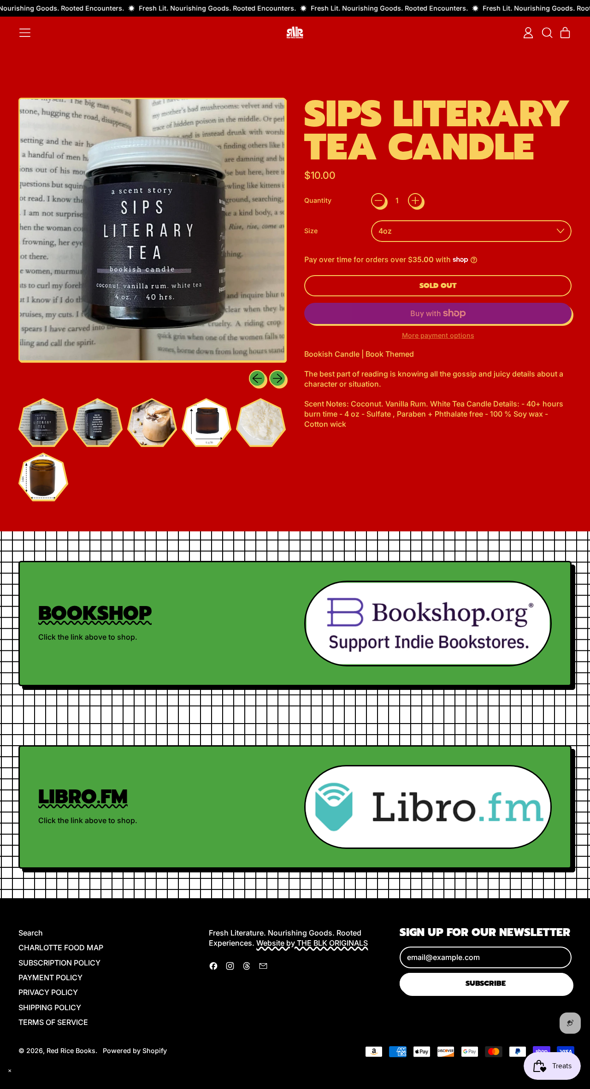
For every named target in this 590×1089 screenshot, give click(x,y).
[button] (546, 32)
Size (311, 231)
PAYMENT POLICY (50, 977)
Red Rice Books (71, 1050)
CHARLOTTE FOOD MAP (60, 947)
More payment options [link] (438, 335)
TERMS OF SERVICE (53, 1022)
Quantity (317, 200)
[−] (378, 200)
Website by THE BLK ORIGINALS (312, 943)
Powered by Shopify (135, 1050)
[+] (415, 200)
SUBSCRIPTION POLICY (59, 962)
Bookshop (95, 613)
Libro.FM (83, 797)
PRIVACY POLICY (48, 992)
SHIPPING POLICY (49, 1007)
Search (30, 932)
